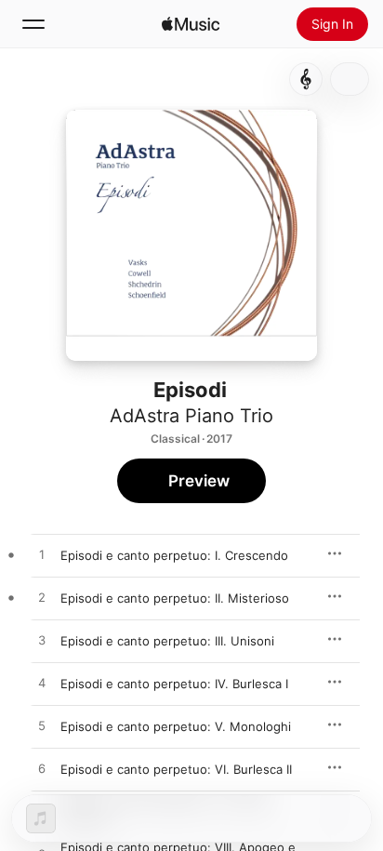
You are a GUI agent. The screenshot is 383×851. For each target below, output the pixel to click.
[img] (190, 24)
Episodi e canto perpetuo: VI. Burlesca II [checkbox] (176, 769)
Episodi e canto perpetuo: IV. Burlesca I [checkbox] (174, 683)
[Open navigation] (33, 24)
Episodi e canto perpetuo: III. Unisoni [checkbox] (167, 640)
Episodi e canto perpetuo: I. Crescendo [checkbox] (174, 555)
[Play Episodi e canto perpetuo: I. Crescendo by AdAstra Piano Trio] (41, 555)
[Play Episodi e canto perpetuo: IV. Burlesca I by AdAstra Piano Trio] (41, 683)
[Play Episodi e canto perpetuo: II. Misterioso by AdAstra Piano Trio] (41, 598)
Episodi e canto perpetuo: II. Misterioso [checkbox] (174, 598)
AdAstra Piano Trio (191, 416)
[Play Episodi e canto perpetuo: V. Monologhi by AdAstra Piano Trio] (41, 726)
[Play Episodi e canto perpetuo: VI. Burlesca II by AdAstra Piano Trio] (41, 769)
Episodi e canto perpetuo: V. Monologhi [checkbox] (175, 726)
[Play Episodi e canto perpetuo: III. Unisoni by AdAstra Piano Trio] (41, 640)
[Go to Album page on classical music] (306, 79)
